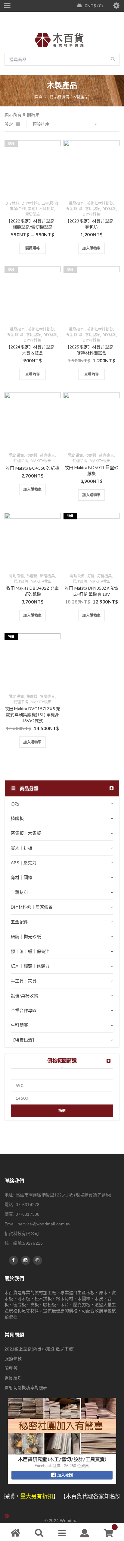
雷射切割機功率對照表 (26, 1387)
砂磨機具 (47, 455)
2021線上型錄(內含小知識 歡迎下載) (40, 1349)
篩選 (62, 1110)
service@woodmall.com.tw (44, 1223)
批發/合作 (18, 209)
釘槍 (91, 576)
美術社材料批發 (41, 209)
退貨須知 (13, 1378)
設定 (9, 124)
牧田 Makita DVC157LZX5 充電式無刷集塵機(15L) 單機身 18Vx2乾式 (32, 714)
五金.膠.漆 (50, 203)
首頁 (39, 96)
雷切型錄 (32, 214)
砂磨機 (32, 455)
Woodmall (69, 1520)
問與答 (11, 1368)
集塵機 (32, 697)
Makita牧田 (41, 461)
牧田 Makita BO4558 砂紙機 (32, 468)
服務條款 (13, 1358)
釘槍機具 (104, 576)
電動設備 (16, 455)
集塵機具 (47, 697)
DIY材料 (12, 203)
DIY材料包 (30, 203)
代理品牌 (21, 461)
